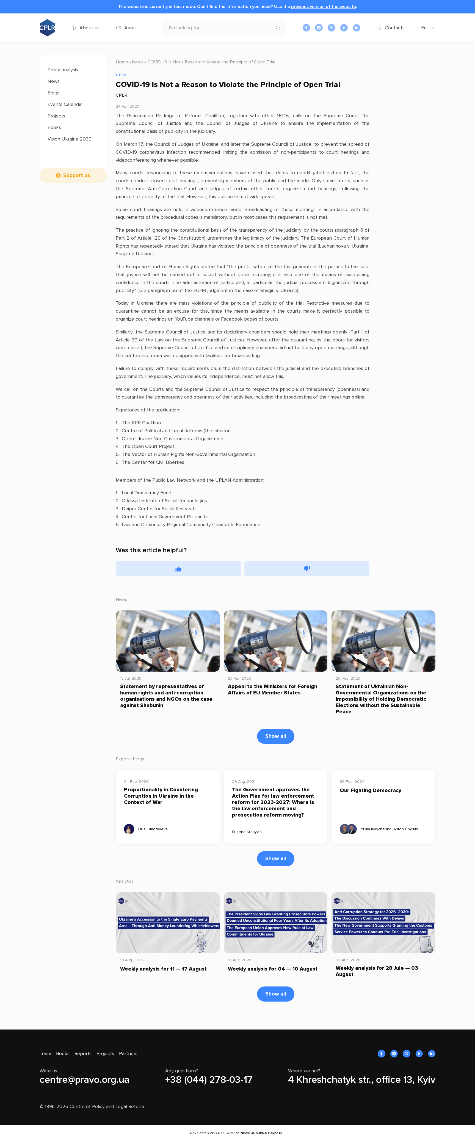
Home (122, 62)
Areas (130, 28)
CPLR (121, 95)
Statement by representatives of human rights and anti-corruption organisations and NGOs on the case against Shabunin (166, 696)
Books (54, 127)
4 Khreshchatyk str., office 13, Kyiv (361, 1080)
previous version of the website (323, 6)
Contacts (395, 28)
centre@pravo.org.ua (84, 1080)
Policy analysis (63, 70)
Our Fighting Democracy (370, 790)
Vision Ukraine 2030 (70, 139)
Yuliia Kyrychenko (376, 829)
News (54, 81)
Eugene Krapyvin (247, 831)
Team (45, 1053)
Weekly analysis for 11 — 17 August (163, 969)
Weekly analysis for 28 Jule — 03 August (377, 971)
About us (89, 28)
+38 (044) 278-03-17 (208, 1080)
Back (123, 75)
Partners (128, 1053)
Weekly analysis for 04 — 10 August (272, 969)
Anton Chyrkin (405, 829)
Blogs (53, 93)
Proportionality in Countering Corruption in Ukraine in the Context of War (161, 796)
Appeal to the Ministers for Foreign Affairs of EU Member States (272, 689)
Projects (56, 116)
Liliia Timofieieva (153, 829)
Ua (432, 28)
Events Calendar (65, 104)
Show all (275, 736)
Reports (83, 1053)
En (424, 28)
